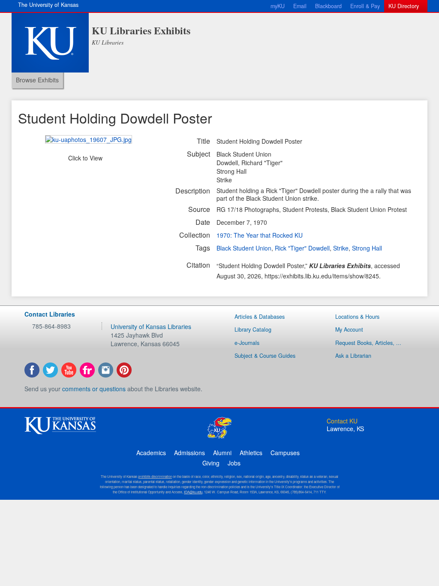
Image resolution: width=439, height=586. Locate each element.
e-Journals (247, 343)
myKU (278, 6)
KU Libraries (107, 42)
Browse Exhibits (37, 80)
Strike (341, 248)
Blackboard (328, 6)
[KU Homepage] (50, 42)
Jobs (234, 463)
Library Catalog (253, 329)
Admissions (189, 452)
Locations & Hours (357, 316)
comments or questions (94, 388)
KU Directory (403, 6)
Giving (211, 463)
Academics (151, 452)
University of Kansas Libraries (151, 326)
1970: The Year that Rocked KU (259, 235)
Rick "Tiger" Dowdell (302, 248)
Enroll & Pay (365, 6)
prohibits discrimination (155, 476)
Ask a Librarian (353, 355)
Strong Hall (367, 248)
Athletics (251, 452)
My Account (349, 329)
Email (300, 6)
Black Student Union (243, 248)
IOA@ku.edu (193, 491)
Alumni (222, 452)
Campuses (285, 452)
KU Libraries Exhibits (141, 30)
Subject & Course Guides (265, 355)
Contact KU (342, 421)
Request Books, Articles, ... (368, 343)
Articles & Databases (260, 316)
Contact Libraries (49, 314)
